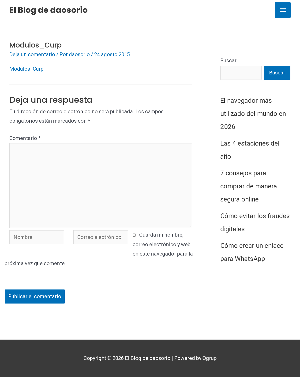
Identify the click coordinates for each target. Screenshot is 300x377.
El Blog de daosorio (48, 10)
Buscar (228, 60)
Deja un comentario (32, 54)
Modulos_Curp (26, 69)
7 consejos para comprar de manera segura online (248, 186)
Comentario (25, 138)
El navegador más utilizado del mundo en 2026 (253, 114)
